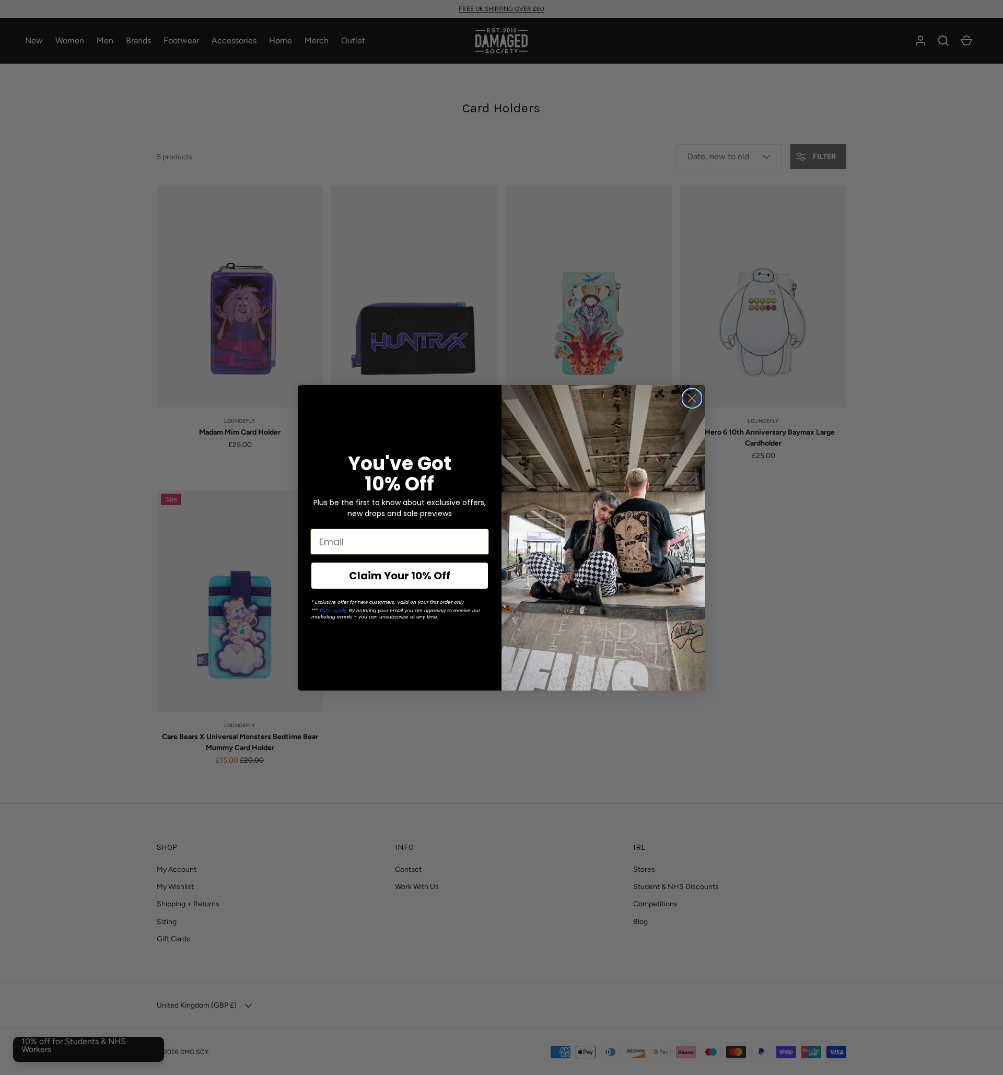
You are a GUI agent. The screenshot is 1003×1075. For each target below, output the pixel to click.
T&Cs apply (332, 610)
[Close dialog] (692, 398)
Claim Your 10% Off (399, 575)
